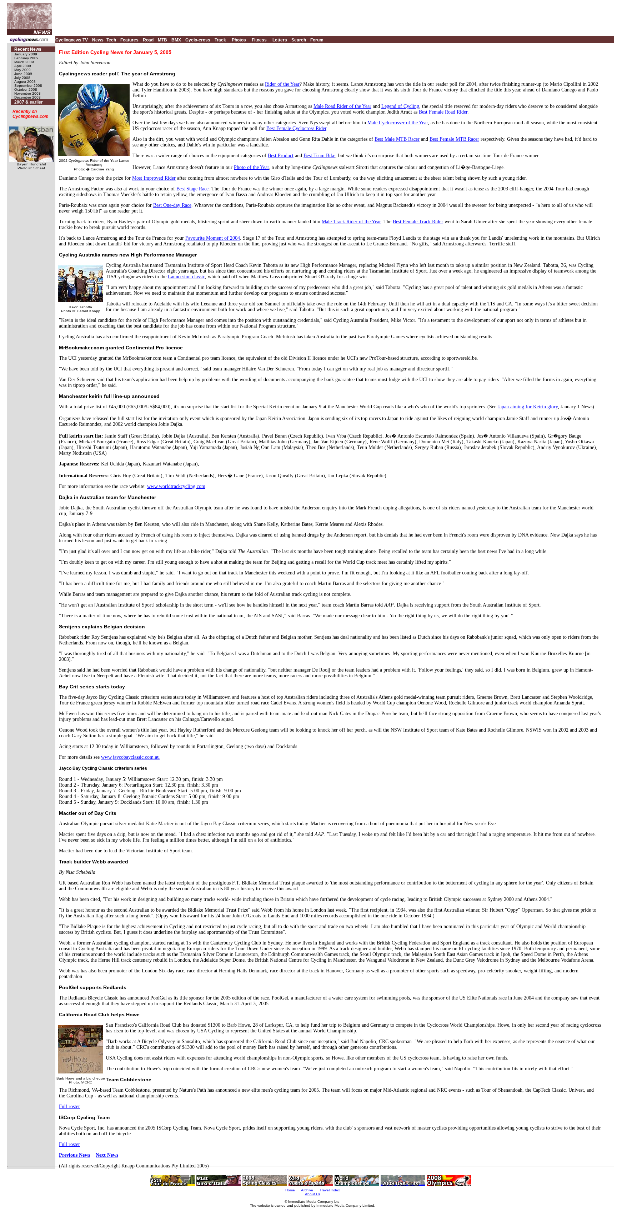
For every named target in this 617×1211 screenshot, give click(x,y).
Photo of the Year (251, 167)
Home (290, 1190)
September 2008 (28, 86)
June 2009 (23, 74)
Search (298, 40)
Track (220, 40)
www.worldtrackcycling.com (176, 486)
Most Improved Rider (154, 178)
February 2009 (26, 58)
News (98, 40)
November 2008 (27, 93)
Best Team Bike (319, 155)
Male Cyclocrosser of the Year (397, 122)
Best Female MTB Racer (454, 139)
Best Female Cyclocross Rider (296, 128)
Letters (279, 40)
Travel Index (330, 1190)
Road (148, 40)
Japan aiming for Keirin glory (528, 406)
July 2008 (22, 78)
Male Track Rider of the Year (351, 221)
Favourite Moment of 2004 (212, 238)
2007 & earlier (28, 102)
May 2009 (22, 70)
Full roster (69, 1106)
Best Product (281, 155)
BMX (176, 40)
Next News (107, 1155)
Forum (316, 40)
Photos (239, 40)
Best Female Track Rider (418, 221)
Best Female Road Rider (443, 112)
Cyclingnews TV (71, 40)
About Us (312, 1194)
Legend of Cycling (400, 106)
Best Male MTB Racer (397, 139)
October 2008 (25, 89)
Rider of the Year (282, 84)
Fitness (259, 40)
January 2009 (25, 54)
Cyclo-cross (197, 40)
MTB (162, 40)
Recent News (27, 49)
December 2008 (27, 97)
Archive (307, 1190)
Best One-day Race (172, 205)
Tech (111, 40)
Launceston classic (186, 276)
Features (129, 40)
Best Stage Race (192, 188)
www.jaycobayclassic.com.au (130, 757)
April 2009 (22, 66)
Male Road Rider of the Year (342, 106)
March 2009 (24, 62)
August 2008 (25, 82)
